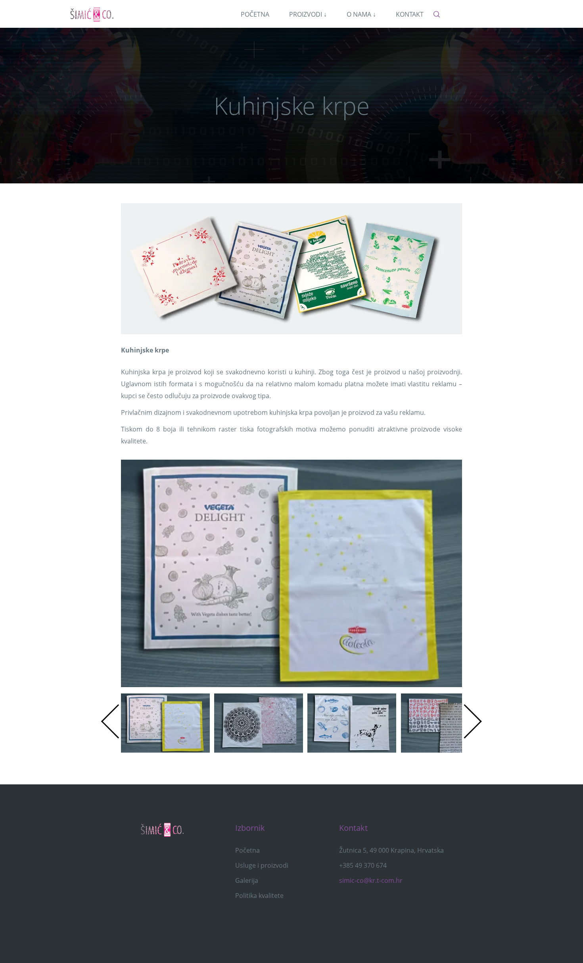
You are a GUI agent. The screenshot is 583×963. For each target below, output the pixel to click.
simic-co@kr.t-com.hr (371, 880)
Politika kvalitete (259, 895)
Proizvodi (308, 14)
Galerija (246, 880)
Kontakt (410, 14)
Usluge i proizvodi (261, 865)
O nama (361, 14)
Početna (255, 14)
